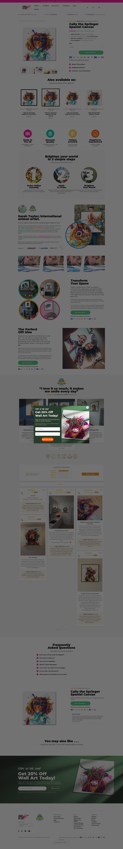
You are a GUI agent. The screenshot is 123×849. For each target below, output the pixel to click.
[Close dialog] (87, 407)
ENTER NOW (47, 439)
